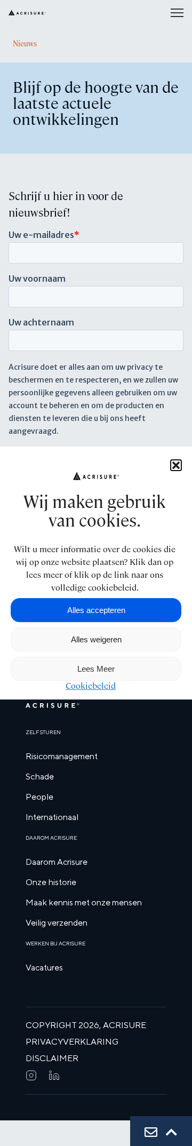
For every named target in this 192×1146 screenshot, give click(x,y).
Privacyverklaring (72, 1042)
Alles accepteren (96, 610)
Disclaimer (52, 1058)
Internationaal (52, 817)
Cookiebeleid (91, 685)
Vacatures (44, 967)
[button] (176, 465)
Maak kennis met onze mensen (84, 902)
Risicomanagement (62, 756)
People (39, 797)
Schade (40, 776)
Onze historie (51, 882)
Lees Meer (96, 668)
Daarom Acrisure (56, 862)
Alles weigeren (96, 639)
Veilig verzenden (56, 923)
